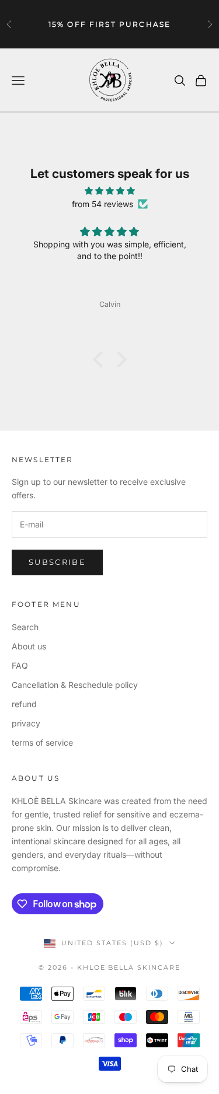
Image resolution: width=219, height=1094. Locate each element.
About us (29, 646)
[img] (109, 190)
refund (24, 704)
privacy (26, 723)
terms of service (42, 742)
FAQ (20, 665)
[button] (100, 359)
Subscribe (57, 562)
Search (25, 627)
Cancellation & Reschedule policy (75, 685)
